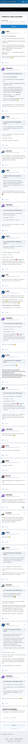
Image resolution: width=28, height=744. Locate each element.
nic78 (7, 445)
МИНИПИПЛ (7, 9)
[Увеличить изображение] (13, 36)
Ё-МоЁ (6, 20)
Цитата (6, 62)
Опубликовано (12, 33)
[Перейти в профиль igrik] (3, 388)
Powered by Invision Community (14, 741)
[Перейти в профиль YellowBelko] (3, 69)
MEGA (7, 461)
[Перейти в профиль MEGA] (3, 461)
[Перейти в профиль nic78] (3, 446)
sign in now (9, 712)
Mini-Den (8, 476)
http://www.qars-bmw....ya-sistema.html (10, 305)
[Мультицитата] (3, 63)
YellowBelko (9, 68)
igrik (7, 387)
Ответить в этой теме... (10, 717)
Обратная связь (19, 738)
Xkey (7, 274)
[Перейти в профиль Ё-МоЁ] (3, 32)
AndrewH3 (9, 151)
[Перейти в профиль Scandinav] (3, 513)
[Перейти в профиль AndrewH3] (3, 151)
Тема (11, 738)
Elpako (7, 547)
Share (14, 725)
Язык (6, 738)
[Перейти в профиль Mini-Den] (3, 476)
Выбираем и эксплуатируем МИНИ (17, 21)
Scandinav (9, 513)
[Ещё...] (24, 32)
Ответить (14, 26)
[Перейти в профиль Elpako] (3, 548)
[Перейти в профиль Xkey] (3, 275)
